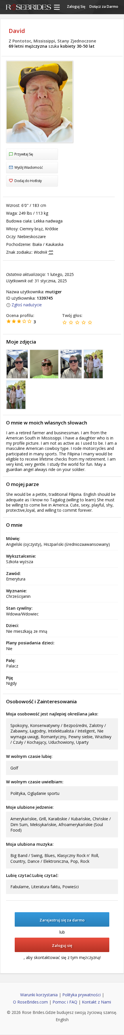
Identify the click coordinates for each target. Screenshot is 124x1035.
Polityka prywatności (81, 994)
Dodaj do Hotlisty (28, 180)
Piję (9, 677)
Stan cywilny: (19, 608)
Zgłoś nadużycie (27, 304)
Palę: (11, 660)
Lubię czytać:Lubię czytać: (32, 875)
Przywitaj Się (23, 154)
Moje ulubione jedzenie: (30, 807)
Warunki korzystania (39, 994)
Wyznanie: (16, 590)
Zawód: (13, 573)
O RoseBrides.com (30, 1002)
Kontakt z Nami (96, 1002)
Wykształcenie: (21, 556)
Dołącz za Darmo (103, 6)
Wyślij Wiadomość (28, 167)
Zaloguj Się (76, 6)
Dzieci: (12, 625)
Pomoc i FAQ (64, 1002)
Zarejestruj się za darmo (62, 920)
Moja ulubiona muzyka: (30, 844)
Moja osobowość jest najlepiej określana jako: (52, 714)
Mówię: (13, 538)
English (62, 1019)
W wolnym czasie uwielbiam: (34, 781)
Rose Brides (28, 7)
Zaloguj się (62, 945)
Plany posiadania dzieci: (30, 643)
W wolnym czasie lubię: (29, 756)
